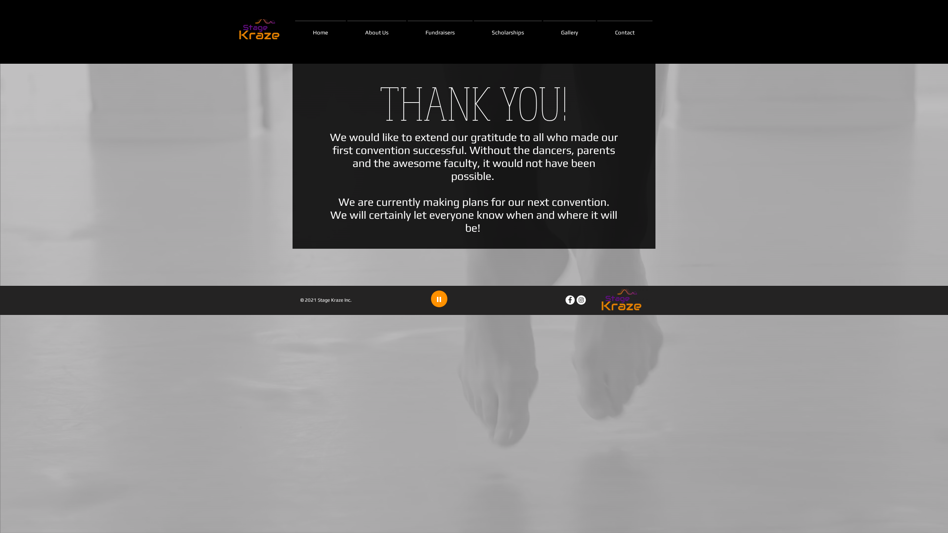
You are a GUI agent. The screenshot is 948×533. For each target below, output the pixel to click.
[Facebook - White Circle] (570, 300)
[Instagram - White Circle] (581, 300)
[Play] (439, 299)
